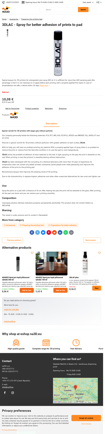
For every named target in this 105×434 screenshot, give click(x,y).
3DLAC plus (74, 277)
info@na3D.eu (9, 321)
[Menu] (100, 9)
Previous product (14, 240)
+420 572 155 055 (11, 309)
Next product (91, 240)
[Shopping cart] (94, 9)
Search (83, 9)
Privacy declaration (9, 430)
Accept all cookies (86, 418)
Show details (86, 424)
